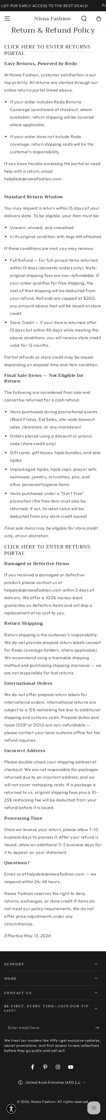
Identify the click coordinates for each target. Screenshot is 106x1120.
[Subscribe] (98, 1028)
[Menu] (7, 18)
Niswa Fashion (43, 1101)
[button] (84, 18)
